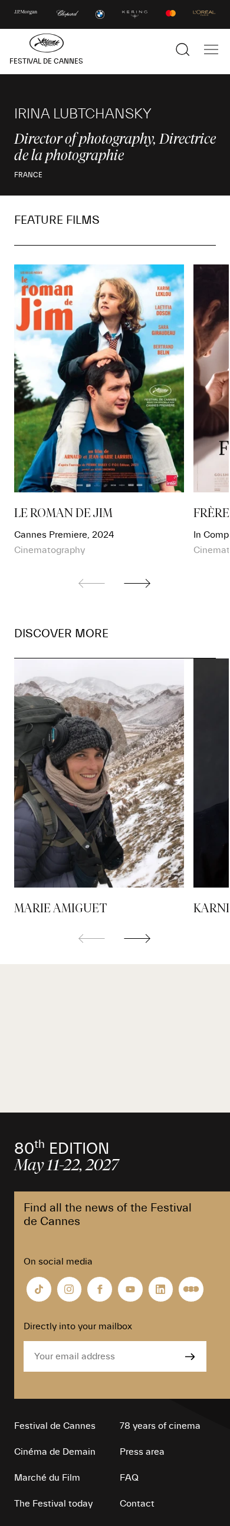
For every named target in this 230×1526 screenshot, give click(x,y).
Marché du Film (47, 1477)
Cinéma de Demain (55, 1451)
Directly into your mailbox (78, 1326)
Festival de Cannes (55, 1426)
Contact (137, 1503)
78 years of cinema (160, 1426)
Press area (142, 1451)
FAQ (129, 1477)
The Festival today (53, 1503)
